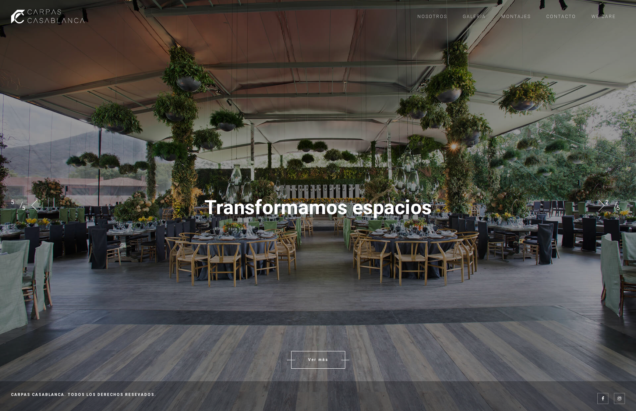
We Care (603, 16)
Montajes (516, 16)
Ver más (318, 359)
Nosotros (432, 16)
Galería (474, 16)
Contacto (561, 16)
